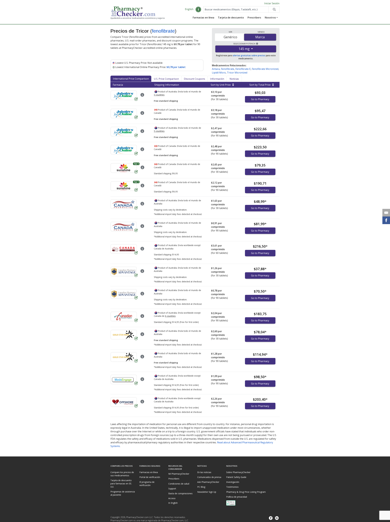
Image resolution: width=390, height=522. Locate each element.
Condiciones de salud (178, 483)
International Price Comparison (131, 78)
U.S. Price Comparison (166, 78)
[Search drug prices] (273, 9)
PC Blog (201, 486)
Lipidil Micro (219, 72)
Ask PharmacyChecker (208, 482)
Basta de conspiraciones (180, 493)
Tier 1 (136, 164)
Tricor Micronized (237, 72)
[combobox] (236, 9)
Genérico (230, 37)
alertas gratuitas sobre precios (249, 55)
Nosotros (270, 17)
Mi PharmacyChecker (178, 473)
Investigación (232, 482)
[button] (198, 9)
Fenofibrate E (243, 69)
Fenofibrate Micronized (265, 69)
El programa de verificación (146, 484)
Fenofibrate (227, 69)
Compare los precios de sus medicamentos (122, 474)
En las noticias (204, 472)
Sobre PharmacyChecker (238, 472)
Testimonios (232, 486)
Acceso (172, 498)
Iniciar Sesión (271, 3)
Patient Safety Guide (236, 477)
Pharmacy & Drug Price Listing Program (246, 491)
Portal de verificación (149, 477)
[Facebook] (271, 518)
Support (172, 488)
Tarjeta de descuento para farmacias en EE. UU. (121, 483)
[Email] (386, 212)
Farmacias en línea (203, 17)
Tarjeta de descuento (231, 17)
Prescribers (254, 17)
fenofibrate (163, 31)
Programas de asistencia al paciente (122, 493)
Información (217, 78)
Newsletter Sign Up (206, 491)
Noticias (234, 78)
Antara (216, 69)
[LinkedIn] (277, 518)
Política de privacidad (236, 496)
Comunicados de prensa (209, 477)
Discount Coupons (194, 78)
